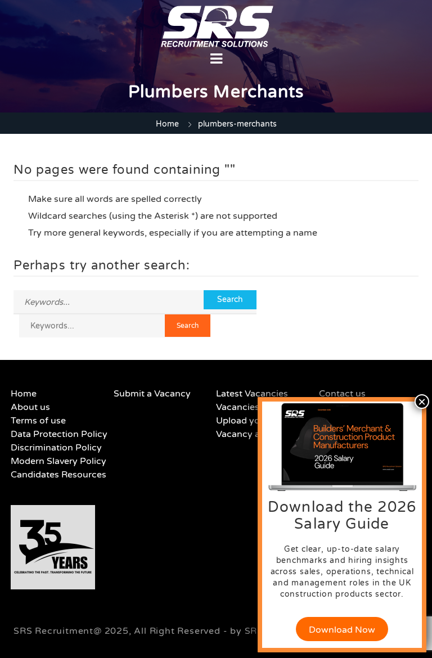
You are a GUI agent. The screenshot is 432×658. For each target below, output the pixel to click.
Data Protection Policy (59, 434)
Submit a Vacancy (152, 393)
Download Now (342, 630)
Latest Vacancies (252, 393)
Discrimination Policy (56, 447)
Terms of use (38, 420)
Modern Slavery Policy (58, 461)
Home (167, 124)
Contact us (342, 393)
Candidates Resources (58, 474)
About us (30, 407)
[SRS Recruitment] (217, 26)
